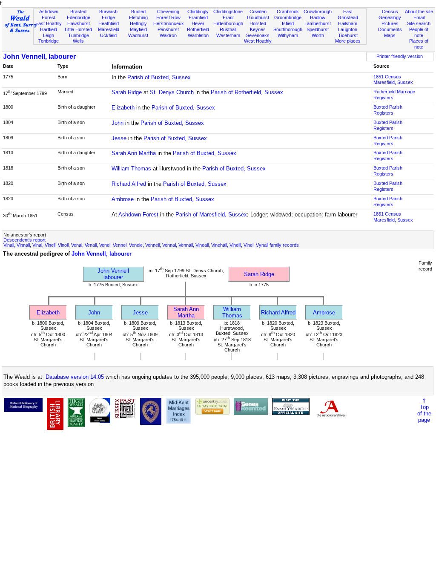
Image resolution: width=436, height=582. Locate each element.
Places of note (418, 43)
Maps (390, 35)
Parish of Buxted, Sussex (159, 77)
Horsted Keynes (258, 26)
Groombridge (287, 17)
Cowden (258, 11)
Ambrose (123, 199)
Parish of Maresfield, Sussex (211, 214)
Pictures (390, 23)
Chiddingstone (228, 11)
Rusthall (228, 29)
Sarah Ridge (127, 92)
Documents (390, 29)
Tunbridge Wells (78, 38)
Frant (228, 17)
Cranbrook (288, 11)
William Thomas (131, 168)
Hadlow (317, 17)
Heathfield (108, 23)
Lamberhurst (317, 23)
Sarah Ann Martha (134, 153)
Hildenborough (228, 23)
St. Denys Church (172, 92)
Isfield (288, 23)
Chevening (168, 11)
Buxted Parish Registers (387, 109)
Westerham (228, 35)
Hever (198, 23)
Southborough (287, 29)
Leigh (48, 35)
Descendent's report (24, 239)
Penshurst (168, 29)
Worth (318, 35)
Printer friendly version (399, 56)
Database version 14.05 (75, 377)
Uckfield (108, 35)
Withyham (288, 35)
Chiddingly (198, 11)
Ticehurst (348, 35)
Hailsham (347, 23)
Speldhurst (318, 29)
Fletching (138, 17)
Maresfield (108, 29)
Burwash (108, 11)
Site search (418, 23)
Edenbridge (78, 17)
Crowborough (318, 11)
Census (390, 11)
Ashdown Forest (48, 14)
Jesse (119, 138)
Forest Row (168, 17)
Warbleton (198, 35)
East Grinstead (348, 14)
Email (419, 17)
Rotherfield (198, 29)
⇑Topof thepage (424, 410)
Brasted (78, 11)
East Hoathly (48, 23)
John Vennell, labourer (39, 56)
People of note (418, 32)
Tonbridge (48, 40)
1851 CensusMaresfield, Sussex (393, 79)
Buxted (138, 11)
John (117, 123)
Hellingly (138, 23)
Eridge (108, 17)
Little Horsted (78, 29)
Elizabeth (123, 107)
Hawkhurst (78, 23)
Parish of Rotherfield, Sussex (247, 92)
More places (348, 40)
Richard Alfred (129, 184)
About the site (419, 11)
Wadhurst (138, 35)
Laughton (347, 29)
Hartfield (48, 29)
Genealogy (390, 17)
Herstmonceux (168, 23)
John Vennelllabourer (113, 274)
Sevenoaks (258, 35)
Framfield (198, 17)
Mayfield (138, 29)
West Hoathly (258, 40)
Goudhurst (258, 17)
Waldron (168, 35)
